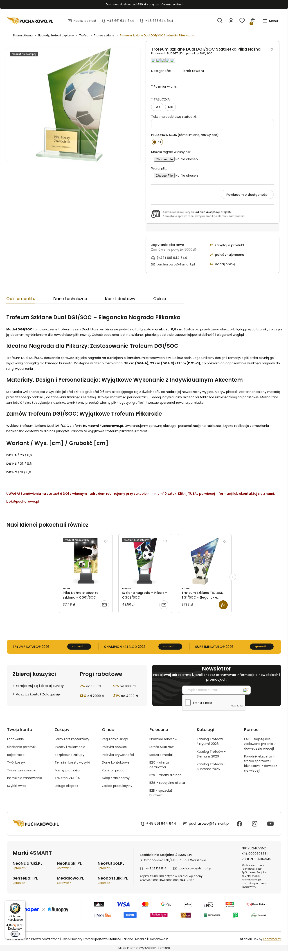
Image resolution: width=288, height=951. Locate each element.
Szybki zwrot (16, 786)
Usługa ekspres (66, 786)
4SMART (40, 853)
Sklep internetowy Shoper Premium (144, 948)
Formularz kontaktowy (72, 739)
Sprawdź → (79, 646)
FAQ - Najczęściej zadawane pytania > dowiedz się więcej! (260, 744)
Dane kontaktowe (116, 762)
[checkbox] (157, 142)
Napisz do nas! (85, 20)
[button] (270, 21)
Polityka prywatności (118, 755)
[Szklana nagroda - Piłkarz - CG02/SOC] (145, 561)
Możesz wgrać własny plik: (171, 152)
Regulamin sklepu (115, 739)
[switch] (15, 934)
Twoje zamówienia (21, 770)
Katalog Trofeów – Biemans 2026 (211, 754)
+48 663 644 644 (159, 20)
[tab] (29, 299)
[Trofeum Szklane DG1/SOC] (73, 105)
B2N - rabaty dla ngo (165, 775)
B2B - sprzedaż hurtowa (160, 792)
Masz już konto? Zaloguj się (38, 694)
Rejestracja (16, 755)
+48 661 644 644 (120, 20)
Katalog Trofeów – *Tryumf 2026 (211, 741)
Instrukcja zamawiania (24, 778)
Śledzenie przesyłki (21, 747)
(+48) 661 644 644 (172, 258)
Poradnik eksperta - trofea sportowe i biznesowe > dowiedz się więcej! (260, 763)
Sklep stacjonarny (116, 778)
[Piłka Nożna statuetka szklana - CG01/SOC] (86, 561)
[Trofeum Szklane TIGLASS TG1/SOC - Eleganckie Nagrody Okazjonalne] (205, 561)
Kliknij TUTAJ (188, 493)
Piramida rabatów (163, 739)
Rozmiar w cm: (164, 86)
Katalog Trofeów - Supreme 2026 (211, 766)
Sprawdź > (20, 868)
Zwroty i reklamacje (70, 747)
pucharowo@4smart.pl (176, 264)
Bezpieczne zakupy (69, 755)
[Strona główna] (30, 21)
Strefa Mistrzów (161, 747)
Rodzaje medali (161, 755)
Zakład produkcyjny (117, 786)
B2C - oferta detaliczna (159, 764)
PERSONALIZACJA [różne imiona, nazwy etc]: (185, 135)
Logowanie (15, 739)
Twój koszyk (16, 762)
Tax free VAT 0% (67, 778)
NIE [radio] (170, 107)
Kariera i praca (113, 770)
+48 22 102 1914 (156, 868)
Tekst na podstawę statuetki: (174, 116)
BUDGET (173, 53)
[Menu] (22, 903)
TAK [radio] (157, 107)
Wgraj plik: (159, 168)
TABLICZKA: (160, 99)
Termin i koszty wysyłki (72, 762)
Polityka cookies (114, 747)
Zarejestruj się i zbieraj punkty (40, 686)
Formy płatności (67, 770)
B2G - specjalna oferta (167, 782)
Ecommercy (272, 939)
